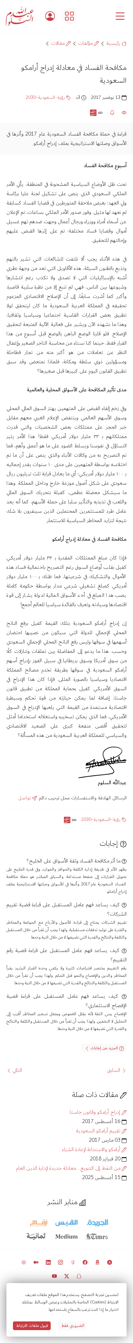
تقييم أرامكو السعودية (99, 1131)
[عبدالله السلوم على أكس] (66, 1276)
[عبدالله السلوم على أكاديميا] (109, 1262)
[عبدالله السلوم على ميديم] (36, 1262)
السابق (114, 1070)
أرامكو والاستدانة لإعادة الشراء (92, 1149)
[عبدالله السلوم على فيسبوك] (85, 1262)
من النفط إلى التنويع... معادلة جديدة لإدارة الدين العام (69, 1168)
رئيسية (114, 43)
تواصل (25, 798)
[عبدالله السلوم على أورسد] (23, 1262)
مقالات (58, 43)
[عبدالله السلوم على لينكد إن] (48, 1262)
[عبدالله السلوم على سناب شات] (79, 1276)
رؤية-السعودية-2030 (46, 97)
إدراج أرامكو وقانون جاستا (96, 1112)
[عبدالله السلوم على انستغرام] (60, 1262)
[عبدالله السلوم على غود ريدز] (72, 1262)
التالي (16, 1070)
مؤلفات (86, 43)
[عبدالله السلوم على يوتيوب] (54, 1276)
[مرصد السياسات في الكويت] (69, 16)
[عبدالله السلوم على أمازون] (97, 1262)
